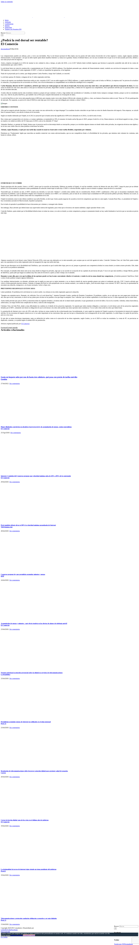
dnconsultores (5, 49)
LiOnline (37, 928)
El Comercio (25, 324)
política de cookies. (17, 935)
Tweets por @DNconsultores (123, 944)
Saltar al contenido (7, 2)
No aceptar (31, 935)
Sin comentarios (14, 383)
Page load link (5, 931)
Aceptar (25, 935)
